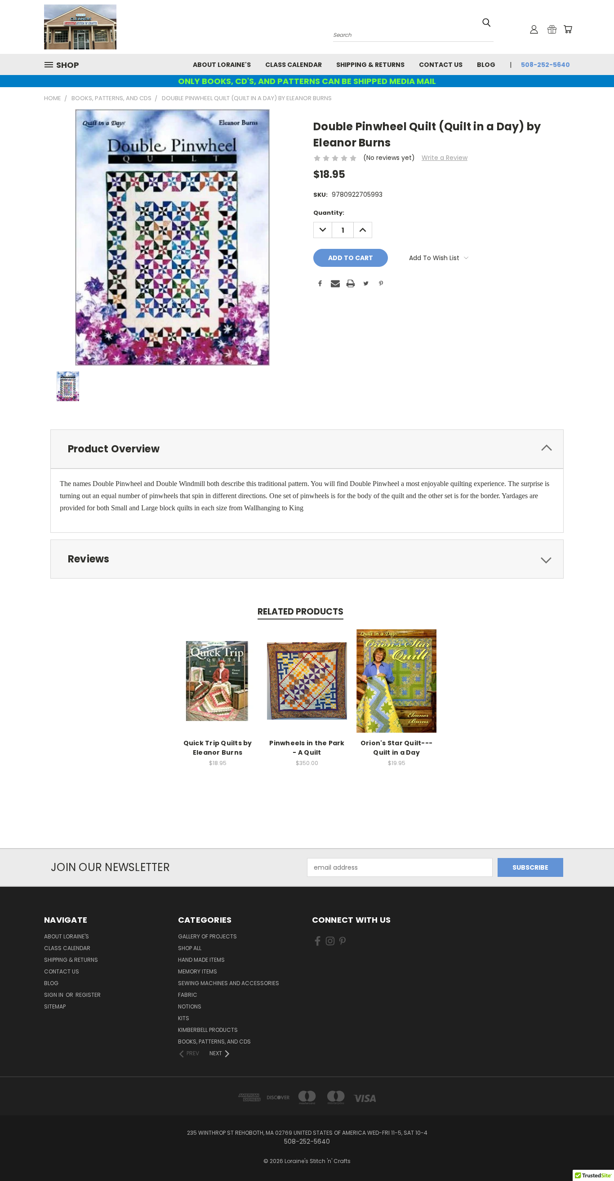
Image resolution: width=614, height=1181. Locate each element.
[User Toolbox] (533, 29)
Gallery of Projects (207, 936)
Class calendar (293, 64)
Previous (590, 1153)
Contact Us (441, 64)
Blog (486, 64)
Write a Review (444, 157)
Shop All (189, 948)
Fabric (187, 995)
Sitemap (55, 1006)
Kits (183, 1018)
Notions (189, 1006)
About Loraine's (222, 64)
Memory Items (197, 971)
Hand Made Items (201, 960)
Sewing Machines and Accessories (228, 983)
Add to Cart (217, 688)
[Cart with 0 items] (567, 29)
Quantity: (328, 212)
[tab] (307, 449)
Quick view (217, 671)
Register (88, 995)
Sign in (54, 995)
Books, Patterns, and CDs (214, 1041)
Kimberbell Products (208, 1030)
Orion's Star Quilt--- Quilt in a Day (396, 748)
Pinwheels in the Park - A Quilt (306, 748)
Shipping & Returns (370, 64)
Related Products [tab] (300, 612)
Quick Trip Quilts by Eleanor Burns (217, 748)
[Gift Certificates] (551, 29)
